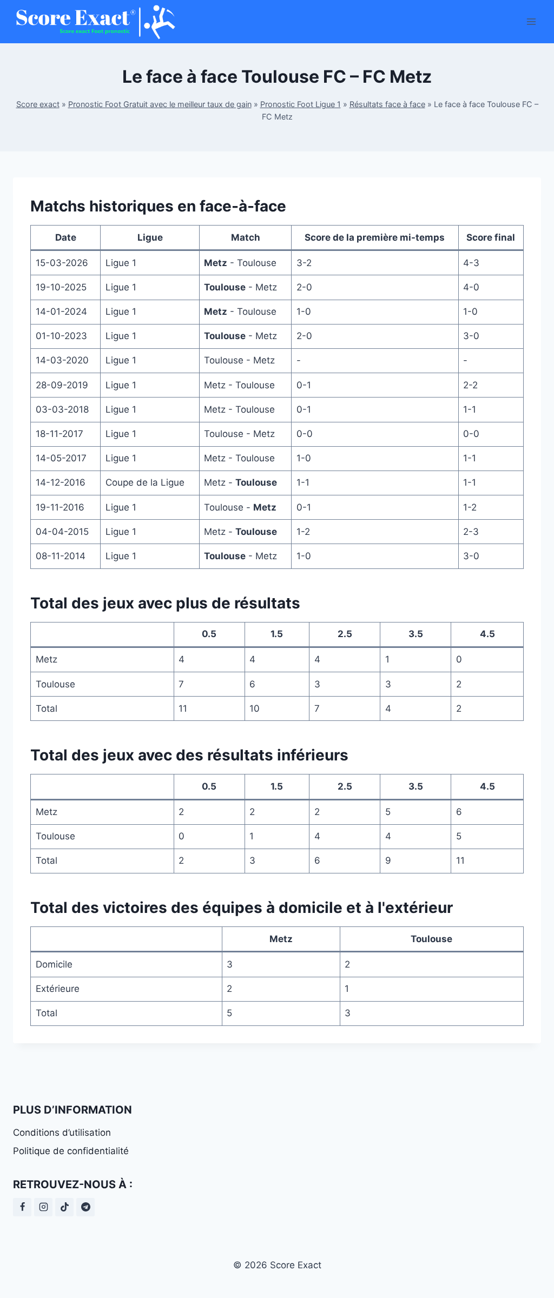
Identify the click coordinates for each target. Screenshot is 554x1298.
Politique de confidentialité (71, 1150)
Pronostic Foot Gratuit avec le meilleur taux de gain (160, 104)
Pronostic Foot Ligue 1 (300, 104)
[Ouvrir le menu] (531, 21)
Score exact (38, 104)
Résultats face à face (387, 104)
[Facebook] (22, 1207)
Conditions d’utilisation (62, 1132)
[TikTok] (64, 1207)
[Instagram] (43, 1207)
